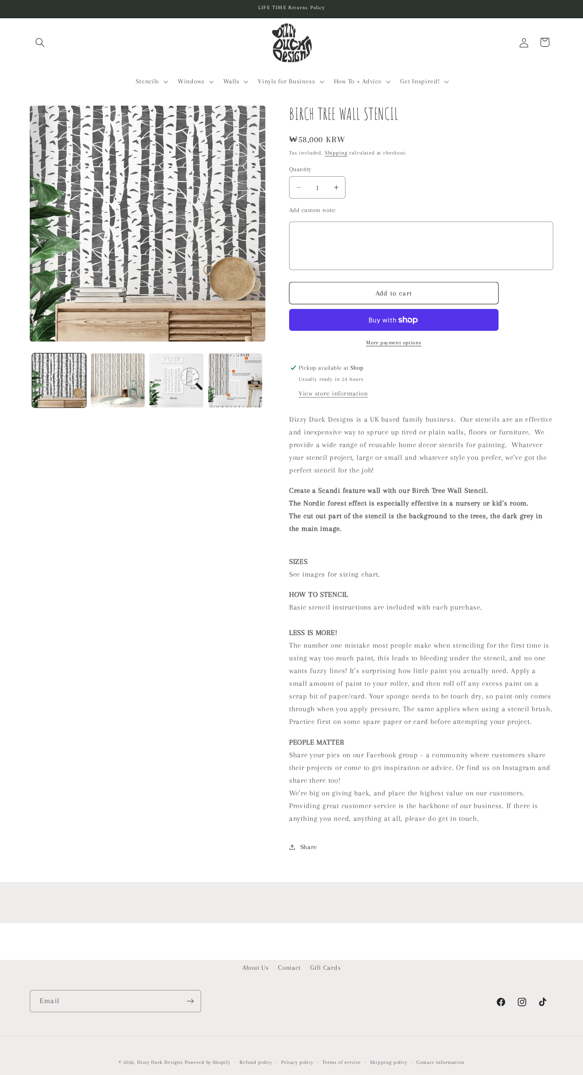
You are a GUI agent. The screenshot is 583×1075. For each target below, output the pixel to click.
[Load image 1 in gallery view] (59, 380)
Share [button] (308, 847)
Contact (289, 967)
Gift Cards (325, 967)
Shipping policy (388, 1062)
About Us (255, 967)
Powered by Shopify (207, 1062)
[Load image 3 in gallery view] (176, 380)
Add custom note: (312, 210)
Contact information (440, 1062)
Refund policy (256, 1062)
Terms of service (341, 1062)
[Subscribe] (190, 1001)
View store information (333, 393)
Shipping (336, 153)
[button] (40, 42)
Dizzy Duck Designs (160, 1062)
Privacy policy (297, 1062)
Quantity (300, 169)
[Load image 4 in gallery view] (235, 380)
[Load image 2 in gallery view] (118, 380)
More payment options (394, 342)
